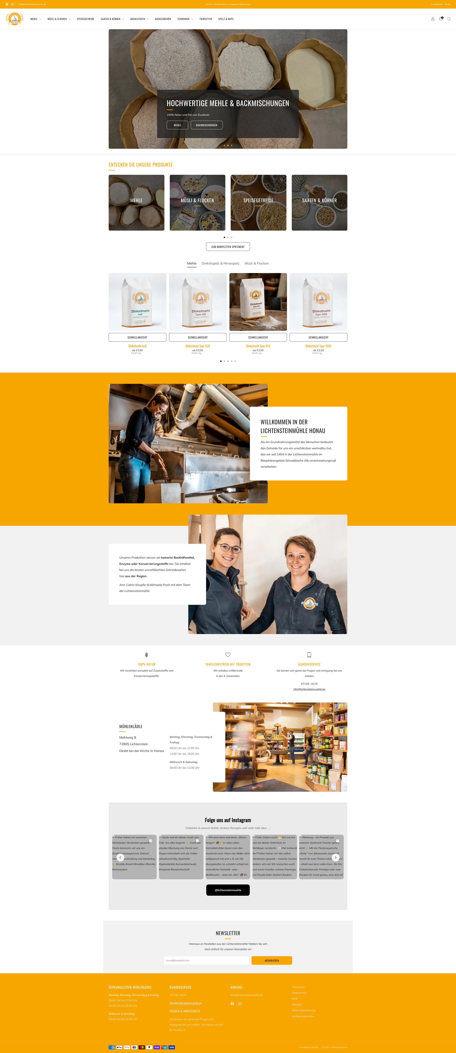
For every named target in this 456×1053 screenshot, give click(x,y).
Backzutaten (137, 19)
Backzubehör (163, 19)
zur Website (437, 4)
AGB (294, 998)
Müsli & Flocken (57, 19)
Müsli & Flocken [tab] (257, 263)
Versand (297, 1004)
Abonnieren (272, 960)
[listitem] (228, 4)
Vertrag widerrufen (303, 1016)
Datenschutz (299, 992)
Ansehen (136, 217)
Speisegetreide (85, 19)
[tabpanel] (228, 317)
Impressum (298, 986)
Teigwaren (183, 19)
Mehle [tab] (191, 263)
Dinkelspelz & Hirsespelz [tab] (221, 263)
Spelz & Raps (226, 19)
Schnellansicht (137, 337)
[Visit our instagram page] (12, 4)
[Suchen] (449, 19)
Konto (448, 4)
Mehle (34, 19)
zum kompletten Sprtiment (228, 247)
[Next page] (347, 202)
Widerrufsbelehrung (303, 1010)
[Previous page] (108, 202)
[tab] (224, 237)
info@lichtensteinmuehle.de (32, 4)
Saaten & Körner (110, 19)
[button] (224, 145)
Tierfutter (206, 19)
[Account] (433, 19)
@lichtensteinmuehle (228, 890)
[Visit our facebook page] (7, 4)
